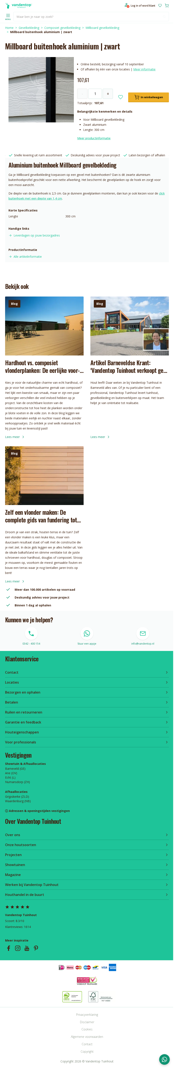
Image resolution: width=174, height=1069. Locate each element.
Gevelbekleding (29, 28)
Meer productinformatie (94, 138)
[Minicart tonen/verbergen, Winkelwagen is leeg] (167, 5)
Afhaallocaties (16, 792)
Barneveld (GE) (15, 769)
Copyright (87, 1051)
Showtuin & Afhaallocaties (25, 764)
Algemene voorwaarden (87, 1037)
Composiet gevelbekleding (62, 28)
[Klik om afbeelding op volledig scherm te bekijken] (41, 89)
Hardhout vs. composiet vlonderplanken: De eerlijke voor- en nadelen (42, 366)
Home (9, 28)
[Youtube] (26, 948)
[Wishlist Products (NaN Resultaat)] (160, 5)
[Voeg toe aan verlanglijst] (120, 97)
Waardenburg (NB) (18, 801)
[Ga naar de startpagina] (18, 5)
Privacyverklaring (87, 1015)
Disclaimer (87, 1022)
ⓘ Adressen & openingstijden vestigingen (37, 811)
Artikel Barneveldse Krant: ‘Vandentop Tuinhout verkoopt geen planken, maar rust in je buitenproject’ (129, 366)
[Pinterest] (35, 948)
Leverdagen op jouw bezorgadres (37, 235)
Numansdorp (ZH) (17, 782)
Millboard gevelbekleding (102, 28)
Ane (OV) (11, 773)
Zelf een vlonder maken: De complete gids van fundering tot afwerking (41, 516)
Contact (87, 1044)
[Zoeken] (164, 16)
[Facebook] (8, 948)
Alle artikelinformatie (28, 257)
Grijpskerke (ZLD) (17, 797)
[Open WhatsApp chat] (164, 1059)
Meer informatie (144, 69)
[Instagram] (17, 948)
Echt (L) (10, 777)
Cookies (87, 1029)
